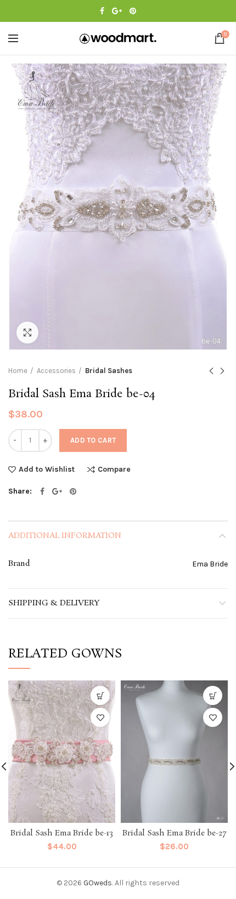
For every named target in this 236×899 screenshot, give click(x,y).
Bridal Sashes (108, 371)
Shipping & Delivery (53, 603)
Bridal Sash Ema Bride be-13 (61, 833)
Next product (222, 370)
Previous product (211, 370)
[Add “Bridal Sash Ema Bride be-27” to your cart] (212, 695)
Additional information (64, 535)
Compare (114, 470)
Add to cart (93, 440)
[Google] (117, 11)
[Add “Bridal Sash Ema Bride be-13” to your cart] (100, 695)
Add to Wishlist (47, 469)
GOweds (97, 882)
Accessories (56, 371)
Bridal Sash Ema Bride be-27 (174, 833)
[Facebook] (102, 11)
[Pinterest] (133, 11)
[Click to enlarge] (27, 332)
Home (17, 371)
